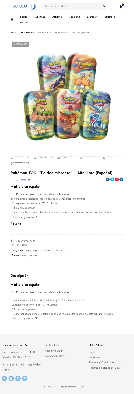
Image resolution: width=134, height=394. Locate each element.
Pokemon (33, 255)
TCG (21, 32)
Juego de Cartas (41, 250)
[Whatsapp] (18, 378)
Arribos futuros (53, 345)
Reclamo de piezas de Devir (104, 368)
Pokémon (30, 32)
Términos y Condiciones (102, 362)
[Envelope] (24, 378)
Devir (27, 250)
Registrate (94, 357)
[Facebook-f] (4, 378)
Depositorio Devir (55, 356)
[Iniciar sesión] (113, 6)
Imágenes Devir (54, 351)
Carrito (92, 352)
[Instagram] (11, 378)
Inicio (13, 32)
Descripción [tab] (19, 276)
